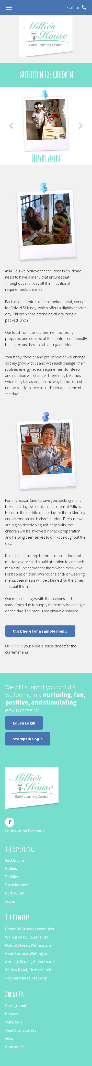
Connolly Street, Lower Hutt (30, 928)
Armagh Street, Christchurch (30, 961)
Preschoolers (16, 884)
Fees (9, 1038)
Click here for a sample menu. (40, 631)
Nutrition (13, 1022)
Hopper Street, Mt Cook (26, 977)
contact (16, 645)
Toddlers (12, 876)
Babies (11, 868)
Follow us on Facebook (24, 830)
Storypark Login (28, 738)
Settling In (14, 860)
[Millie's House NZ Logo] (46, 36)
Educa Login (24, 723)
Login (10, 901)
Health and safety (20, 1030)
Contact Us (15, 1046)
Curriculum (14, 893)
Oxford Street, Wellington (28, 945)
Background (15, 1005)
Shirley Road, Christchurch (28, 969)
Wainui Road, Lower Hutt (26, 937)
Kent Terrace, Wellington (27, 953)
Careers (11, 1013)
